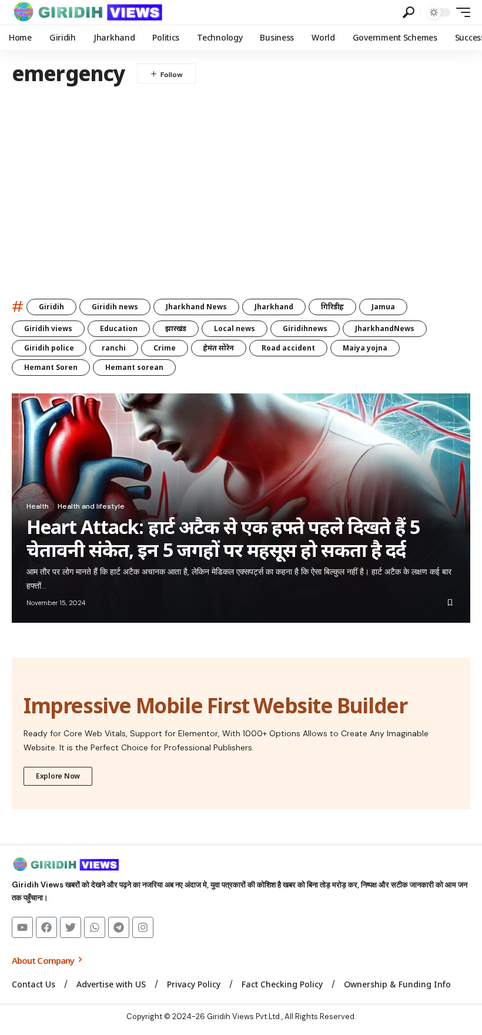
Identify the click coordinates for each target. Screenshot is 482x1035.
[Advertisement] (241, 184)
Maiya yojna (365, 348)
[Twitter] (70, 927)
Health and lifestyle (91, 506)
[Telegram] (118, 927)
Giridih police (49, 348)
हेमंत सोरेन (218, 348)
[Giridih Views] (88, 12)
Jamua (383, 307)
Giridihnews (305, 328)
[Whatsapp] (94, 927)
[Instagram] (142, 927)
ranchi (114, 348)
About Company (44, 960)
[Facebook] (46, 927)
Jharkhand (274, 307)
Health (37, 506)
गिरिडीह (332, 307)
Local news (234, 328)
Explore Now (58, 776)
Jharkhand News (196, 307)
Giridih (51, 307)
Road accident (288, 348)
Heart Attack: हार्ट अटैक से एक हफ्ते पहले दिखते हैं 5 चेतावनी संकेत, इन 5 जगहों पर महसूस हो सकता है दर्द (223, 538)
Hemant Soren (51, 367)
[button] (408, 12)
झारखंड (175, 328)
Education (119, 328)
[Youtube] (22, 927)
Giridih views (48, 328)
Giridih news (115, 307)
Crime (164, 348)
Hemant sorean (134, 367)
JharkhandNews (384, 328)
